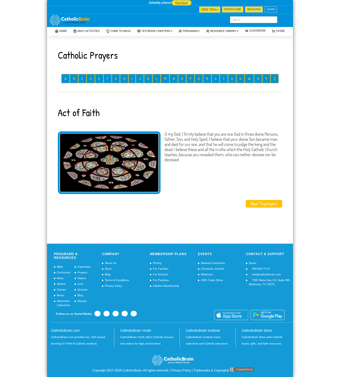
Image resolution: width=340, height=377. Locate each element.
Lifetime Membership (166, 285)
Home (63, 31)
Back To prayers (264, 204)
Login (271, 9)
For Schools (160, 274)
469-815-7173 (260, 268)
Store (280, 31)
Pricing (157, 263)
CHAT (92, 10)
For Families (160, 268)
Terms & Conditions (117, 280)
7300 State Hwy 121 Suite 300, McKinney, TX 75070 (269, 282)
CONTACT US (108, 10)
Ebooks (82, 301)
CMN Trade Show (212, 280)
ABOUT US (61, 10)
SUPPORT (77, 10)
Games (61, 289)
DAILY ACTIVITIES (89, 31)
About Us (110, 263)
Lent (80, 283)
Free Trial (208, 9)
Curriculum (63, 272)
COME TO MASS (121, 31)
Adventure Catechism (63, 303)
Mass (60, 278)
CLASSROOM (257, 30)
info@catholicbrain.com (266, 274)
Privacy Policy (113, 285)
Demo (252, 263)
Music (60, 295)
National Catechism (213, 263)
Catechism (84, 266)
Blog (80, 295)
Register (254, 9)
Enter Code (232, 9)
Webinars (207, 274)
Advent (61, 283)
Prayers (82, 272)
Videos (82, 278)
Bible (60, 266)
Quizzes (83, 289)
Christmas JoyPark (212, 268)
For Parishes (161, 280)
